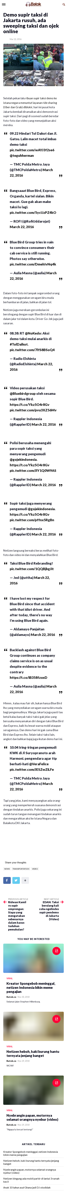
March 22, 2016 (22, 227)
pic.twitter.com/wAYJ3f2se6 (32, 150)
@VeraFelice (39, 764)
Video (35, 869)
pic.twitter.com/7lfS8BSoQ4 (32, 350)
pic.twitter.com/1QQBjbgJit (32, 569)
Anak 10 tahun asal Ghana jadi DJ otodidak (27, 1187)
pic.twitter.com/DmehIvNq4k (33, 264)
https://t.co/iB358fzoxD (28, 677)
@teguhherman (22, 155)
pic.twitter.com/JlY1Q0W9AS (33, 470)
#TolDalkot (19, 344)
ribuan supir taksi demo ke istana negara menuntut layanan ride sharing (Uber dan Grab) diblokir (30, 103)
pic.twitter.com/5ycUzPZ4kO (33, 212)
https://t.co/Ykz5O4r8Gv (29, 404)
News (7, 869)
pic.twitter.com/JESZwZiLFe (32, 769)
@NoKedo (33, 333)
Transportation (21, 869)
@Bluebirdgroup (23, 393)
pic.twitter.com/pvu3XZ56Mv (33, 410)
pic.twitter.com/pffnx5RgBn (32, 520)
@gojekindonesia (23, 459)
